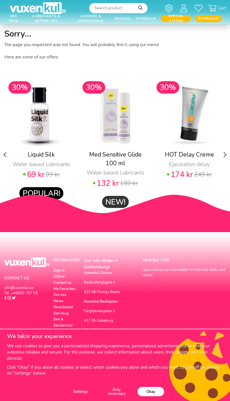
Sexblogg (208, 18)
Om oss (60, 294)
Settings (80, 391)
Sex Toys (13, 18)
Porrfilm (146, 18)
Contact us (63, 282)
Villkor (59, 276)
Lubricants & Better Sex (46, 18)
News (58, 300)
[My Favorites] (199, 8)
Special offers (176, 18)
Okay (150, 391)
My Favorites (64, 288)
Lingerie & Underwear (90, 18)
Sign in (59, 270)
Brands (123, 18)
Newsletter (63, 307)
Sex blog (61, 313)
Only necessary (116, 391)
